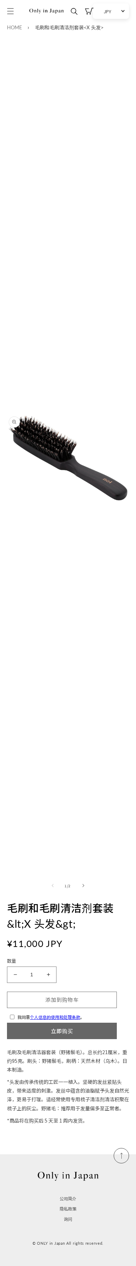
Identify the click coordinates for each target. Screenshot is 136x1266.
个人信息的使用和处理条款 (55, 1017)
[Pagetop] (121, 1155)
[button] (10, 11)
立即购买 (62, 1031)
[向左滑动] (52, 885)
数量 (11, 960)
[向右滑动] (83, 885)
